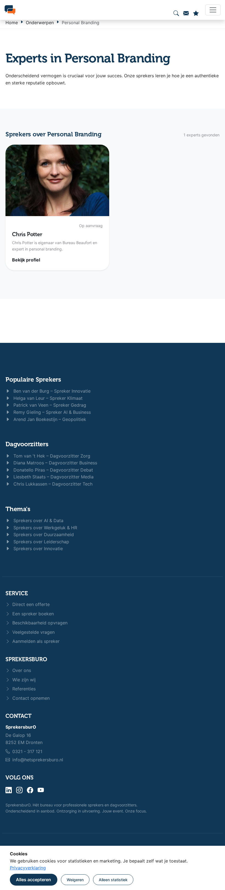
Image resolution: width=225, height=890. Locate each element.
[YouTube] (41, 790)
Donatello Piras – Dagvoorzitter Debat (52, 470)
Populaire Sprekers (33, 379)
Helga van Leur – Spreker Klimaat (47, 398)
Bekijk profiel (26, 260)
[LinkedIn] (8, 790)
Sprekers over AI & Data (37, 520)
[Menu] (213, 9)
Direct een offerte (30, 604)
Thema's (17, 509)
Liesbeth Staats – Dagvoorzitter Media (53, 477)
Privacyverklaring (28, 867)
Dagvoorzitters (27, 444)
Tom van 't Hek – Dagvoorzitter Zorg (51, 456)
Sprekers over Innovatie (37, 548)
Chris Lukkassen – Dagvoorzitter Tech (52, 484)
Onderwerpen (40, 22)
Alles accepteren (33, 879)
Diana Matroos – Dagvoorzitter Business (54, 462)
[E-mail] (186, 13)
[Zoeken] (176, 13)
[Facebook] (30, 790)
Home (11, 22)
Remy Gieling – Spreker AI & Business (51, 412)
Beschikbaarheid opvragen (39, 623)
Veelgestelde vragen (33, 632)
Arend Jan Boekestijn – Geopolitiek (49, 419)
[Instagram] (19, 790)
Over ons (21, 670)
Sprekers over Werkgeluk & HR (44, 527)
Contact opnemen (30, 698)
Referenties (23, 688)
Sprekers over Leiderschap (40, 541)
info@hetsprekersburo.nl (37, 759)
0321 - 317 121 (27, 751)
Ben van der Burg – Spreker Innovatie (51, 391)
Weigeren (75, 879)
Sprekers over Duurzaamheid (43, 534)
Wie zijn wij (23, 679)
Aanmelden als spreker (35, 641)
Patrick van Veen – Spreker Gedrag (49, 405)
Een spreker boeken (32, 613)
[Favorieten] (196, 13)
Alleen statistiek (113, 879)
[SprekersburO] (9, 10)
